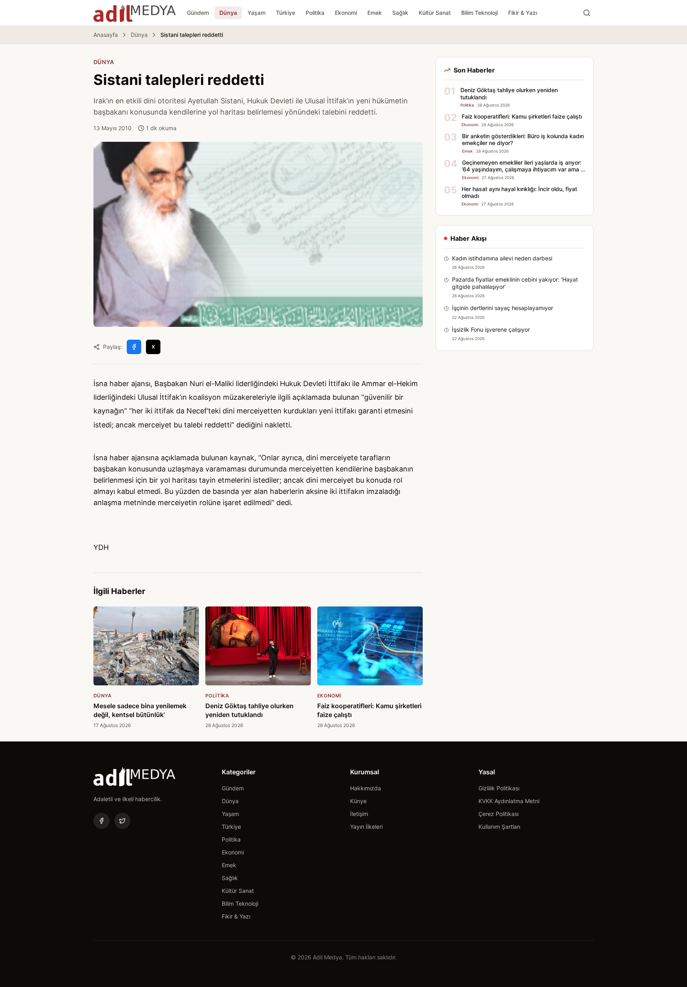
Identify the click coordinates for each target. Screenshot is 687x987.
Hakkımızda (365, 788)
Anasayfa (105, 34)
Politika (315, 12)
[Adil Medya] (134, 12)
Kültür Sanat (435, 12)
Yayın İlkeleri (366, 826)
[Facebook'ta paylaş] (134, 347)
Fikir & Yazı (522, 12)
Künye (358, 801)
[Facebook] (101, 821)
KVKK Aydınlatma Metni (508, 801)
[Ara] (587, 13)
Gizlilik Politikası (498, 788)
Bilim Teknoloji (479, 12)
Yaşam (256, 12)
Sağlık (400, 12)
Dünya (228, 12)
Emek (374, 12)
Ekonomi (346, 12)
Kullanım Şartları (499, 826)
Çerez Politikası (498, 813)
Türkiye (285, 12)
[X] (122, 821)
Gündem (198, 12)
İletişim (359, 813)
